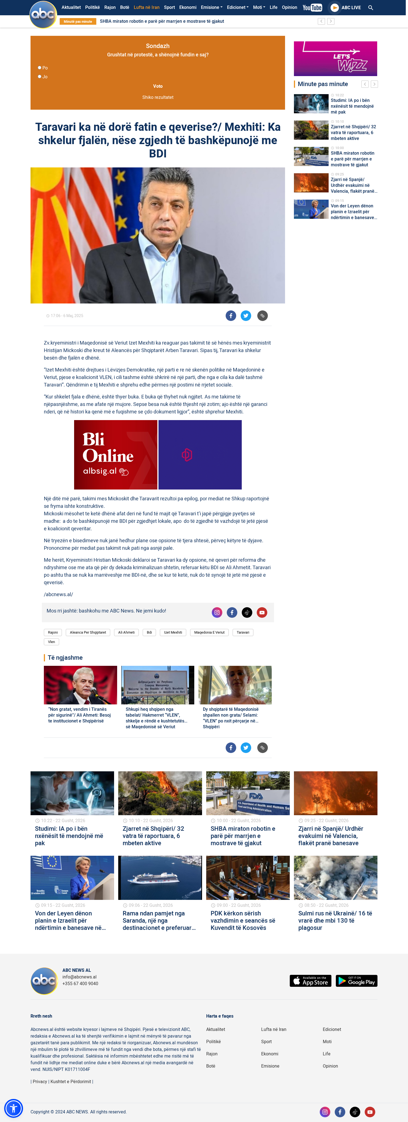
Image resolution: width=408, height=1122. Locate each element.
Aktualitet (71, 7)
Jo (44, 77)
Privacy (40, 1081)
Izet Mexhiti (173, 632)
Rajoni (53, 632)
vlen (51, 641)
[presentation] (366, 85)
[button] (14, 1108)
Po (45, 68)
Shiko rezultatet (157, 97)
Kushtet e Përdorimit (71, 1081)
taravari (243, 632)
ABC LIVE (351, 8)
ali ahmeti (126, 632)
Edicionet (236, 7)
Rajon (110, 7)
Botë (124, 7)
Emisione (210, 7)
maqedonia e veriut (209, 632)
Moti (257, 7)
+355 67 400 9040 (80, 983)
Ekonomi (188, 7)
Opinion (289, 7)
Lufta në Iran (147, 7)
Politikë (92, 7)
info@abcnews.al (79, 977)
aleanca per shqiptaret (88, 632)
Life (274, 7)
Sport (169, 7)
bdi (149, 632)
